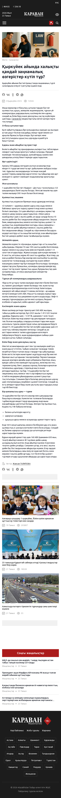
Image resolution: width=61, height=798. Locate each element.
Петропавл (36, 760)
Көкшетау (13, 767)
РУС (57, 3)
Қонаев (49, 767)
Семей (26, 767)
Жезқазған (31, 774)
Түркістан (50, 760)
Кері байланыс (17, 730)
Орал (8, 760)
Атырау (10, 754)
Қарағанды (49, 740)
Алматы (22, 740)
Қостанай (48, 747)
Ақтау (21, 754)
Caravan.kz (16, 119)
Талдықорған (48, 754)
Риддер (37, 767)
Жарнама (46, 730)
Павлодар (24, 747)
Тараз (36, 747)
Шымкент (34, 740)
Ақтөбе (11, 747)
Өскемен (33, 754)
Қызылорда (20, 760)
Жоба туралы (33, 730)
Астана (10, 740)
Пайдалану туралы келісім (30, 791)
